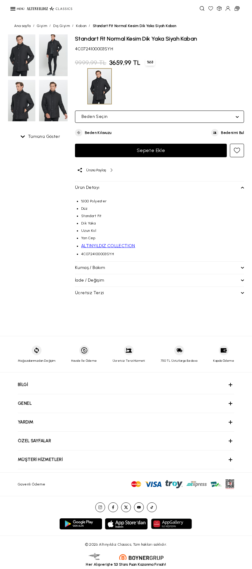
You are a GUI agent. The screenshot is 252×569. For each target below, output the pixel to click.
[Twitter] (126, 507)
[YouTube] (139, 507)
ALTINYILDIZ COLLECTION (108, 245)
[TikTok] (152, 507)
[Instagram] (100, 507)
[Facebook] (113, 507)
